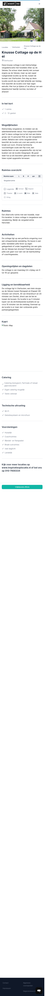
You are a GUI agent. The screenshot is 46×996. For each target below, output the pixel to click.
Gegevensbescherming (31, 991)
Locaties (5, 47)
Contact (5, 983)
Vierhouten (16, 47)
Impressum (7, 988)
